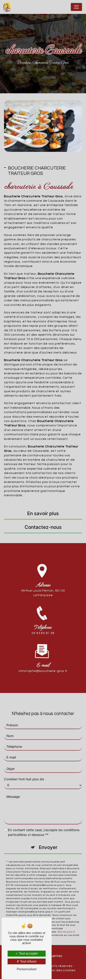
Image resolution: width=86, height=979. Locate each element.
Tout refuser (28, 961)
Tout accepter (28, 953)
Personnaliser (27, 969)
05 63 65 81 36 (43, 633)
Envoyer (48, 847)
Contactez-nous (43, 527)
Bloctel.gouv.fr (66, 932)
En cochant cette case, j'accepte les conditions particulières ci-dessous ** (43, 832)
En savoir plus (43, 513)
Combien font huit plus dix (24, 779)
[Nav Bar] (76, 7)
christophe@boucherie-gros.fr (43, 671)
